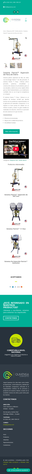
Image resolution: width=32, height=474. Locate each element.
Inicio (4, 31)
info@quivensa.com (8, 424)
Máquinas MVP (10, 31)
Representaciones (8, 442)
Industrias (6, 440)
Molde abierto (19, 31)
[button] (18, 470)
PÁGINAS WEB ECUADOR (10, 462)
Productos (6, 437)
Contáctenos (11, 318)
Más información (11, 131)
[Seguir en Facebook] (14, 12)
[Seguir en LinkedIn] (17, 12)
